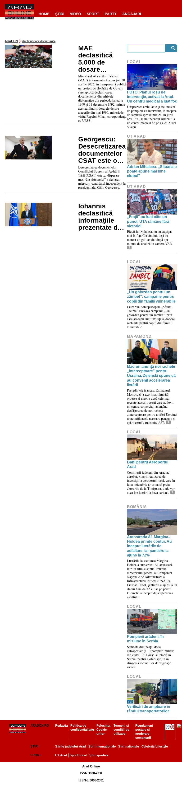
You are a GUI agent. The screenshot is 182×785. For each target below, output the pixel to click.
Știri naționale (128, 746)
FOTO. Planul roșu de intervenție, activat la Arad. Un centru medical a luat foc (152, 96)
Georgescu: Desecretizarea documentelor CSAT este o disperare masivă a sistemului (102, 150)
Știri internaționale (102, 746)
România (137, 507)
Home (44, 14)
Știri (34, 746)
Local (134, 62)
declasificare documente (38, 41)
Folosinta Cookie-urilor (103, 729)
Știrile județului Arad (70, 746)
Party (111, 14)
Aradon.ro (39, 725)
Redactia (61, 725)
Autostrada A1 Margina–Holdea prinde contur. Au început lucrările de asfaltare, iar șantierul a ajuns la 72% (149, 546)
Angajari (131, 14)
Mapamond (139, 336)
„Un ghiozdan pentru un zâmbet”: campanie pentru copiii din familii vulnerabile (151, 296)
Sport (93, 14)
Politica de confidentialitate (82, 727)
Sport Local (78, 755)
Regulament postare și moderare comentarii (144, 731)
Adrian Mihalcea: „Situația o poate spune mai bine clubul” (152, 171)
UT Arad (136, 136)
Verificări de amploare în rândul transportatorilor (148, 709)
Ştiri (59, 14)
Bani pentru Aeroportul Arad (147, 464)
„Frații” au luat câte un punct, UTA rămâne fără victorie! (148, 221)
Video (75, 14)
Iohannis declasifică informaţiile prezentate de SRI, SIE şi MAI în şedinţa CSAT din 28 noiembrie (102, 217)
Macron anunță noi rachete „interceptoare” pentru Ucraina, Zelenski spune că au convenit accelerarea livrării (151, 375)
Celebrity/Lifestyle (154, 746)
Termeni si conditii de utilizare (121, 729)
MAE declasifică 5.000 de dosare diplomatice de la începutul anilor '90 (101, 59)
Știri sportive (98, 755)
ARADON (11, 41)
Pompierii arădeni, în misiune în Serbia (145, 639)
